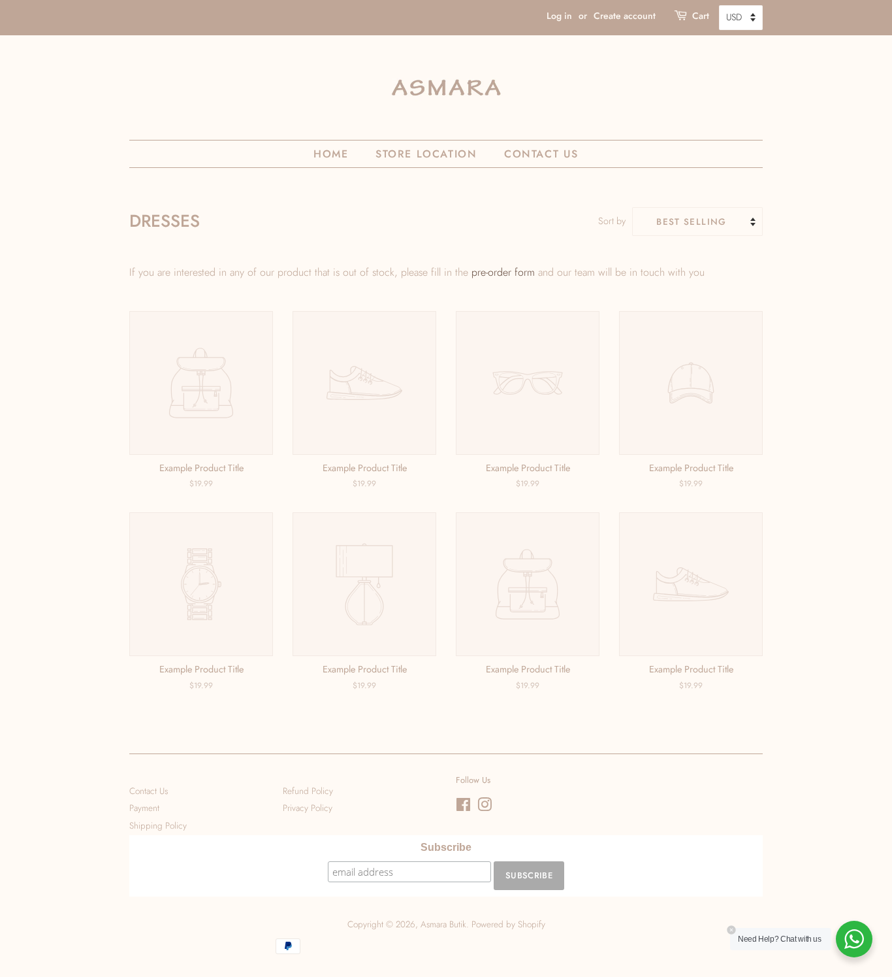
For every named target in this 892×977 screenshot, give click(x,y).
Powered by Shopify (508, 924)
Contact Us (541, 153)
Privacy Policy (307, 807)
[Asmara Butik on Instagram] (484, 807)
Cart (700, 15)
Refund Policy (308, 790)
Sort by (612, 220)
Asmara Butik (443, 924)
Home (330, 153)
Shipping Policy (158, 825)
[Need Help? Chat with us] (854, 939)
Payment (144, 807)
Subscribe (446, 847)
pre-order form (503, 272)
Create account (625, 15)
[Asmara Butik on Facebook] (463, 807)
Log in (559, 15)
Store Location (426, 153)
